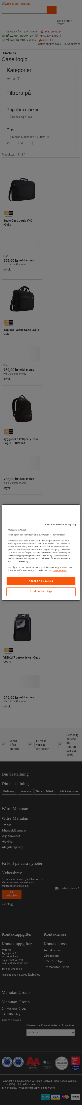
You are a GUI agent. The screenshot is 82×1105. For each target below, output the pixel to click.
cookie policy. (60, 570)
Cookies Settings (41, 591)
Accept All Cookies (41, 581)
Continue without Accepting (60, 525)
